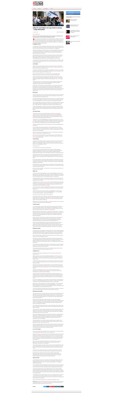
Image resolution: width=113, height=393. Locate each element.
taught (61, 235)
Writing (39, 8)
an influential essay (56, 255)
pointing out (49, 208)
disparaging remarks (44, 184)
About (52, 8)
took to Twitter (35, 136)
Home (35, 8)
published (37, 274)
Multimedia (46, 8)
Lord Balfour (35, 120)
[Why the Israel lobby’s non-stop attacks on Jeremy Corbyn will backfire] (48, 18)
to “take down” (56, 69)
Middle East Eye (37, 34)
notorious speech (51, 198)
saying (48, 248)
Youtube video (48, 181)
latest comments (47, 269)
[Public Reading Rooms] (38, 4)
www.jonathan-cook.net (48, 383)
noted (38, 350)
